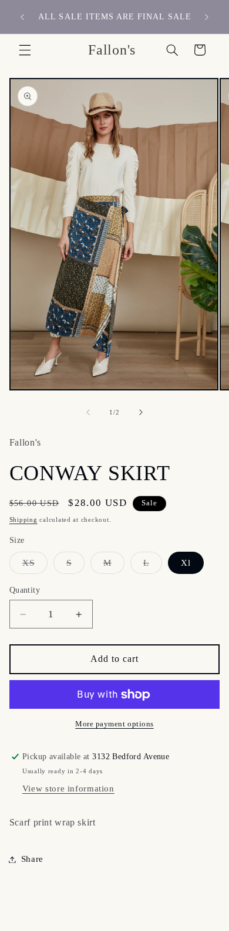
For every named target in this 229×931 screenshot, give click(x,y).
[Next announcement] (207, 17)
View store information (68, 788)
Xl (186, 563)
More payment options (114, 724)
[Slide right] (141, 412)
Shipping (23, 520)
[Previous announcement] (22, 17)
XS (35, 566)
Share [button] (32, 859)
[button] (24, 49)
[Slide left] (88, 412)
